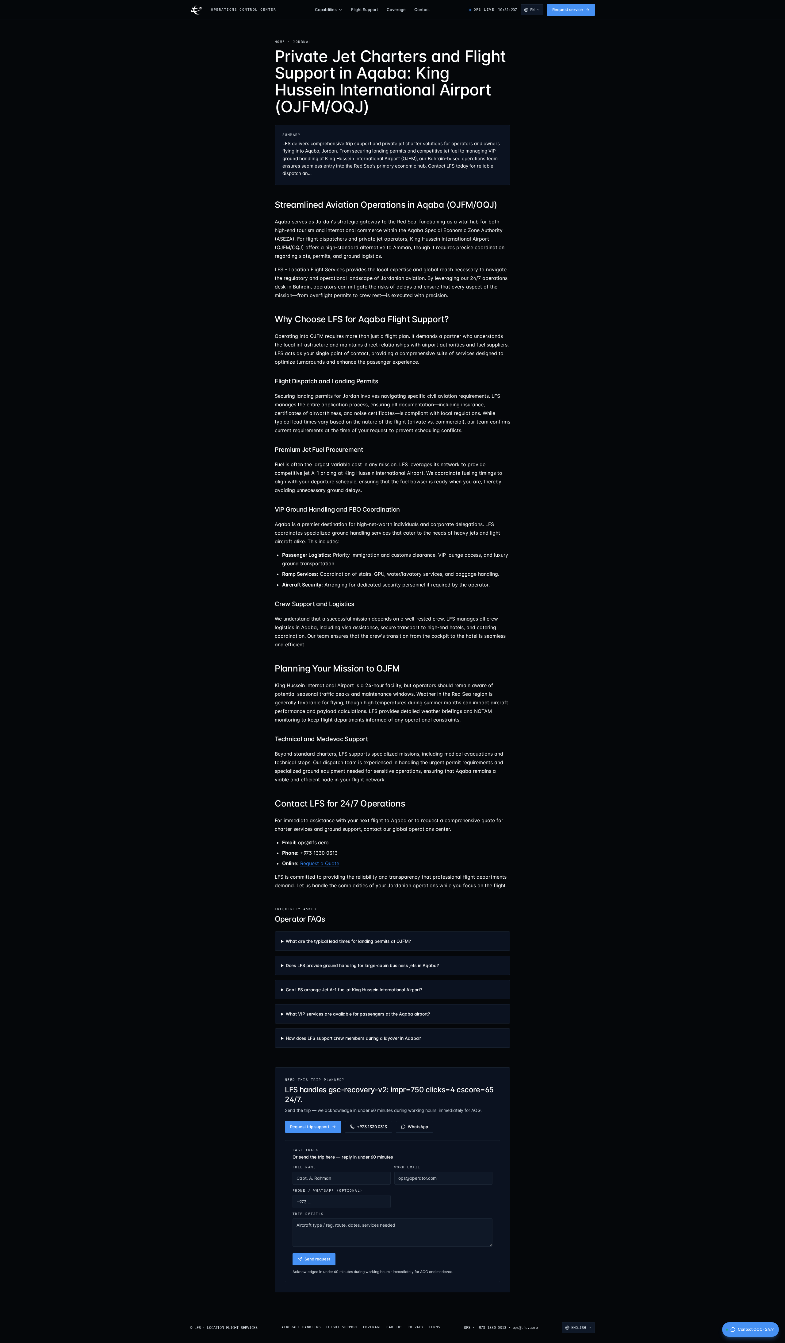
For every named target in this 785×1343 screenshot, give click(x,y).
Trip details (308, 1214)
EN (532, 10)
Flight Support (364, 9)
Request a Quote (319, 863)
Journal (302, 42)
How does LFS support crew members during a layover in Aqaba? (353, 1038)
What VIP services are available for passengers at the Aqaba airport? (358, 1013)
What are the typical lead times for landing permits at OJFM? (348, 941)
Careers (394, 1327)
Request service (567, 9)
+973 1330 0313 (372, 1126)
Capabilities (325, 9)
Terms (434, 1327)
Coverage (396, 9)
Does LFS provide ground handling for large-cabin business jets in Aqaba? (362, 965)
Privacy (416, 1327)
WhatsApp (418, 1126)
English (578, 1328)
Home (280, 42)
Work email (407, 1167)
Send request (317, 1258)
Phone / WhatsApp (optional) (328, 1190)
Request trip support (309, 1126)
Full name (304, 1167)
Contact (422, 9)
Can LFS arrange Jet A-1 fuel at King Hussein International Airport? (354, 989)
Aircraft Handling (301, 1327)
